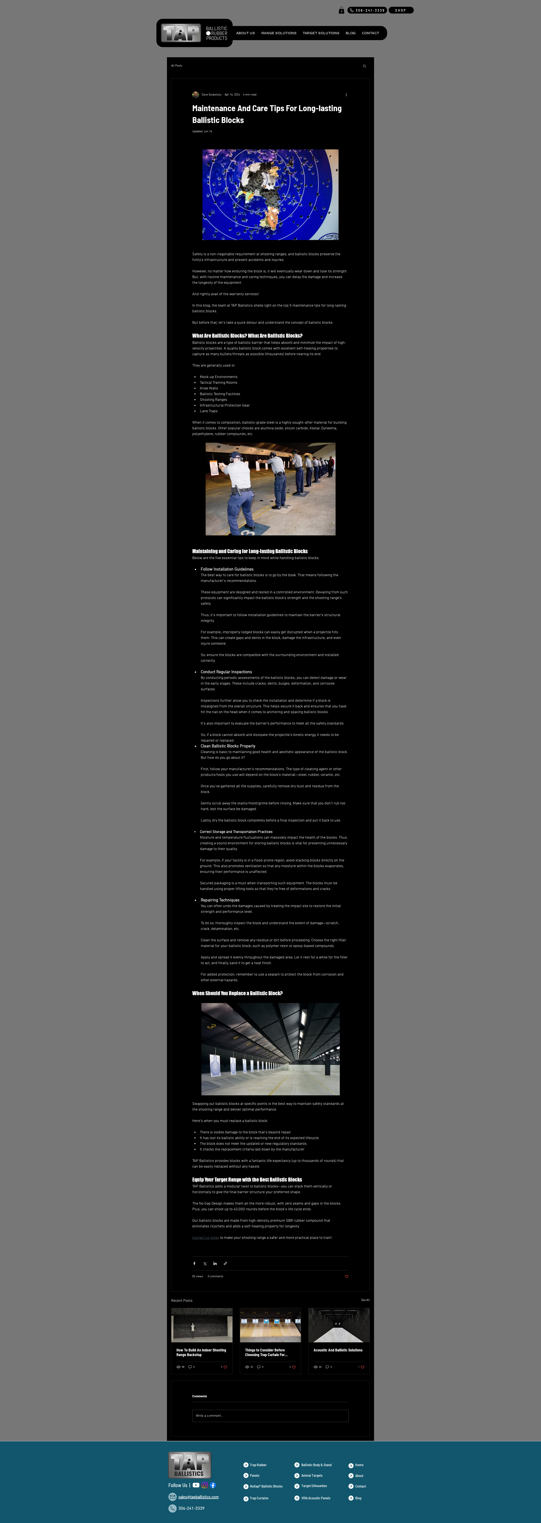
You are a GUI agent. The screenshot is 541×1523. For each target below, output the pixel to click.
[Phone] (172, 1508)
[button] (341, 10)
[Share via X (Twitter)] (205, 1263)
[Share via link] (225, 1263)
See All (365, 1300)
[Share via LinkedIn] (215, 1263)
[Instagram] (205, 1485)
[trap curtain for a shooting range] (270, 1325)
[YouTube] (196, 1485)
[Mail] (172, 1497)
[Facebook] (213, 1485)
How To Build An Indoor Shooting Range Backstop (201, 1352)
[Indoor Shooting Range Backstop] (201, 1325)
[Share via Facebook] (194, 1263)
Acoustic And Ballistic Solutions (338, 1350)
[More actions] (346, 94)
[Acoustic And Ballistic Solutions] (339, 1325)
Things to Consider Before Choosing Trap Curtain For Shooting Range (265, 1352)
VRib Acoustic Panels (315, 1498)
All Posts (176, 66)
